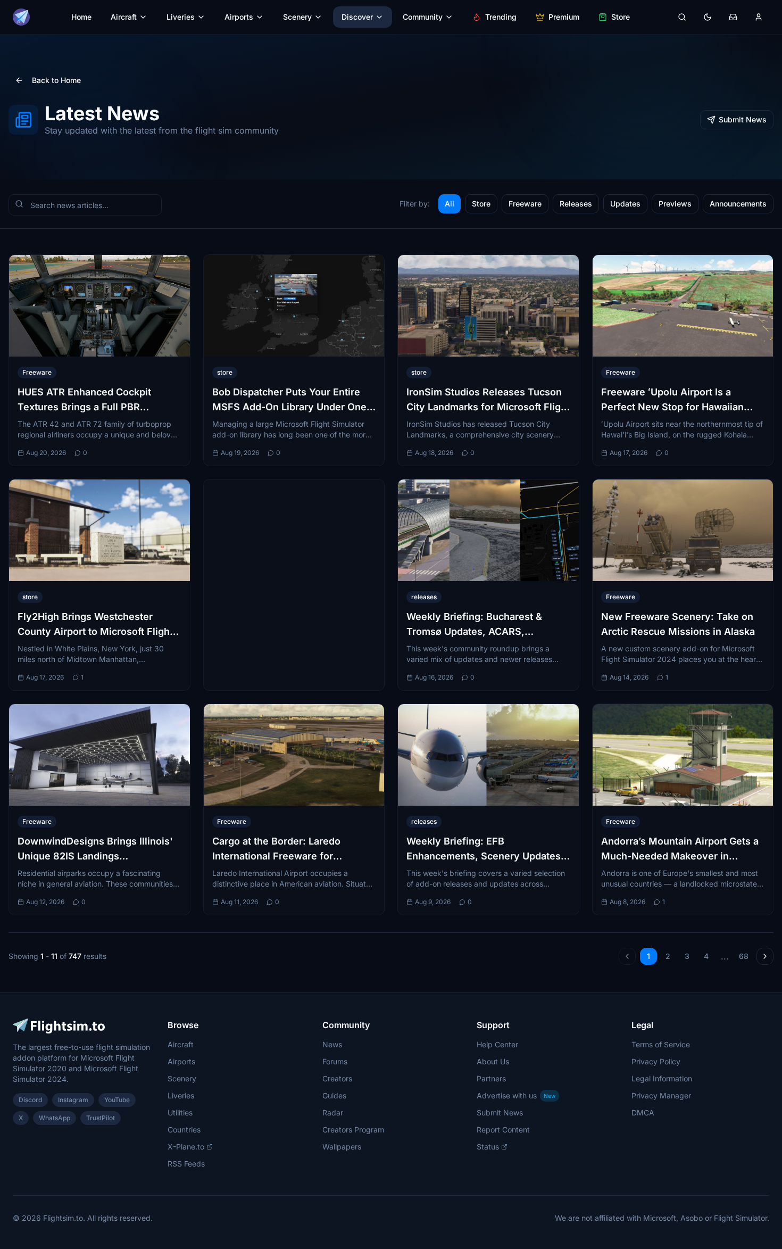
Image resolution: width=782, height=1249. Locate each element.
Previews (675, 203)
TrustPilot (100, 1118)
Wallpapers (341, 1146)
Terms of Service (660, 1044)
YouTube (117, 1100)
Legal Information (661, 1078)
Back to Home (56, 80)
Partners (491, 1078)
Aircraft (124, 16)
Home (81, 16)
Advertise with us (516, 1095)
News (332, 1044)
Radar (332, 1112)
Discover (357, 16)
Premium (563, 16)
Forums (334, 1061)
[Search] (682, 17)
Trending (501, 16)
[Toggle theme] (707, 17)
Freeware (525, 203)
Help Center (497, 1044)
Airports (238, 16)
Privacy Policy (655, 1061)
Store (620, 16)
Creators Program (353, 1129)
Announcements (738, 203)
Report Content (503, 1129)
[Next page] (764, 956)
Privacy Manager (661, 1095)
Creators (337, 1078)
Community (423, 16)
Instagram (73, 1100)
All (449, 203)
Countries (184, 1129)
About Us (493, 1061)
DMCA (642, 1112)
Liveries (181, 16)
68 (743, 956)
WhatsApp (54, 1118)
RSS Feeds (186, 1163)
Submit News (743, 119)
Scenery (297, 16)
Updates (625, 203)
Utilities (180, 1112)
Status (488, 1146)
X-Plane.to (186, 1146)
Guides (334, 1095)
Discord (30, 1100)
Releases (576, 203)
